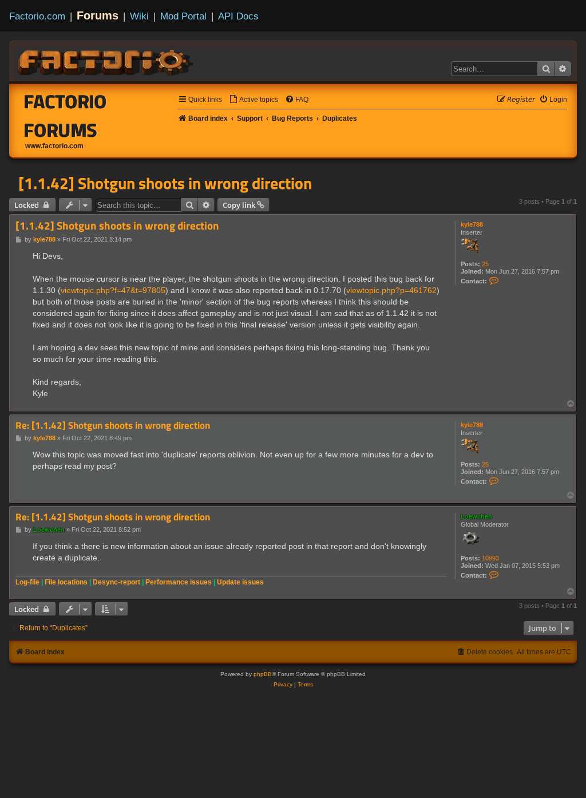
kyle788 (472, 224)
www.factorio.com (54, 146)
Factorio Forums (65, 115)
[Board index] (106, 60)
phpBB (263, 674)
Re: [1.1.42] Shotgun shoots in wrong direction (112, 426)
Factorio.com (37, 16)
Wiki (139, 16)
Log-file (27, 582)
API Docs (238, 16)
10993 (490, 558)
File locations (66, 582)
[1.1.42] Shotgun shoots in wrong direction (165, 183)
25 (485, 263)
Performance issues (178, 582)
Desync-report (116, 582)
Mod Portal (183, 16)
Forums (97, 15)
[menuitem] (253, 100)
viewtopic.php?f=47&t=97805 (113, 290)
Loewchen (476, 516)
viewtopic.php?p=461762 (391, 290)
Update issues (240, 582)
